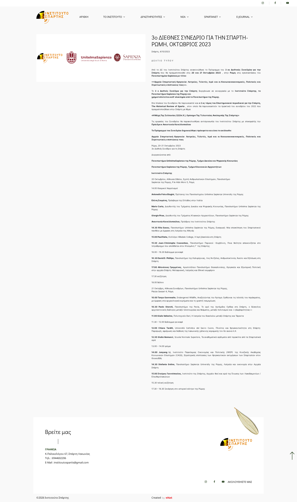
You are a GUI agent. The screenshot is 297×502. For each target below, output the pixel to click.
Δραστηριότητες (151, 17)
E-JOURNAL (243, 17)
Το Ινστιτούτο (112, 17)
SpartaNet (211, 17)
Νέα (182, 17)
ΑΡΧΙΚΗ (83, 17)
